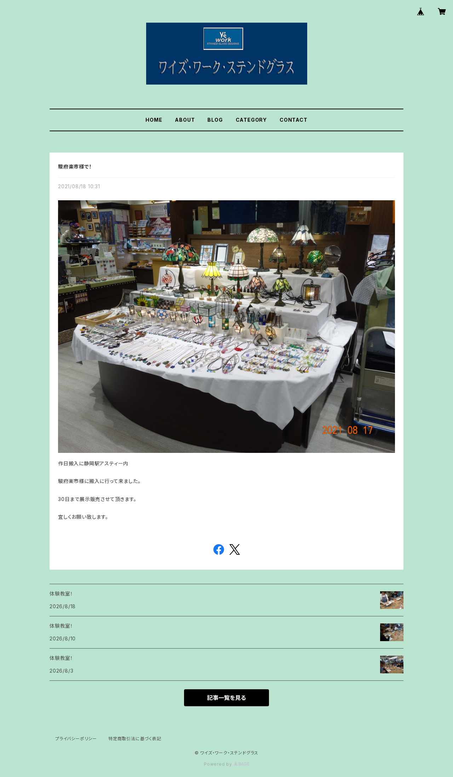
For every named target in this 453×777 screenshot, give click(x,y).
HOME (153, 120)
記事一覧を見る (226, 697)
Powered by (219, 764)
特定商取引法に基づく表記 (134, 738)
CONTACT (294, 120)
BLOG (215, 120)
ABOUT (185, 120)
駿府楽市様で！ (75, 166)
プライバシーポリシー (76, 738)
